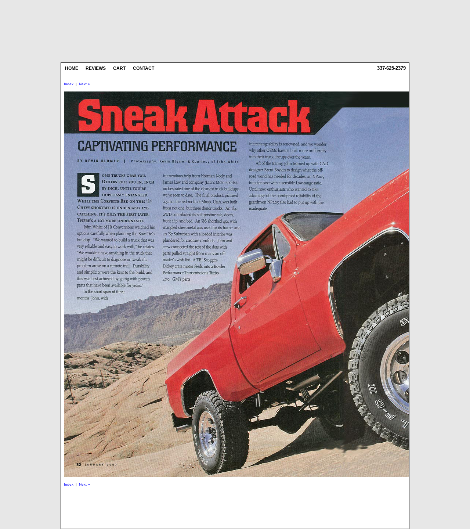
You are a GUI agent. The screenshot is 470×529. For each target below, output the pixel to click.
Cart (119, 68)
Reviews (96, 68)
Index (68, 84)
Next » (84, 84)
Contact (143, 68)
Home (71, 68)
